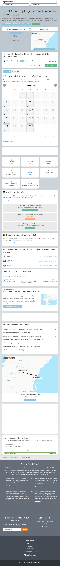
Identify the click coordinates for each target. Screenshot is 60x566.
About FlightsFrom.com (30, 551)
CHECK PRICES (30, 400)
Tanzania (4, 457)
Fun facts (30, 546)
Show (30, 174)
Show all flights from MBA (9, 200)
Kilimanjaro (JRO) (14, 457)
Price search (35, 23)
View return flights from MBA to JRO (12, 144)
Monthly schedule (7, 23)
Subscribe (24, 529)
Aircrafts (28, 23)
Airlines (23, 23)
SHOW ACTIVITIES (30, 228)
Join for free (30, 451)
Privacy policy (30, 548)
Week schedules (16, 23)
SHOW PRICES (50, 65)
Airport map (30, 543)
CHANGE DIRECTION (16, 33)
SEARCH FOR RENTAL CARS (30, 209)
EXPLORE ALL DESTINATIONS (12, 306)
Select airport (30, 540)
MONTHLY (7, 71)
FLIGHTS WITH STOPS (35, 65)
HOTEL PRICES (30, 219)
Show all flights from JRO (9, 242)
